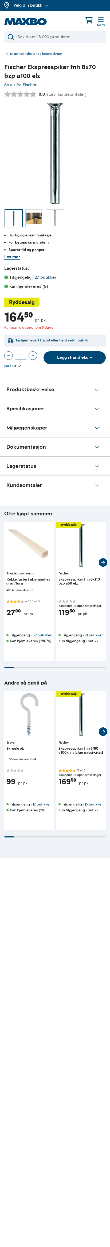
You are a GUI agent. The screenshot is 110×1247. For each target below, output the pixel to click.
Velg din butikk (27, 5)
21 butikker (94, 635)
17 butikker (42, 804)
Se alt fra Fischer (20, 85)
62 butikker (42, 635)
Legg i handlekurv (74, 357)
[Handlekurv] (89, 20)
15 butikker (94, 804)
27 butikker (45, 277)
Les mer (12, 257)
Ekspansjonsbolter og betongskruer (36, 54)
